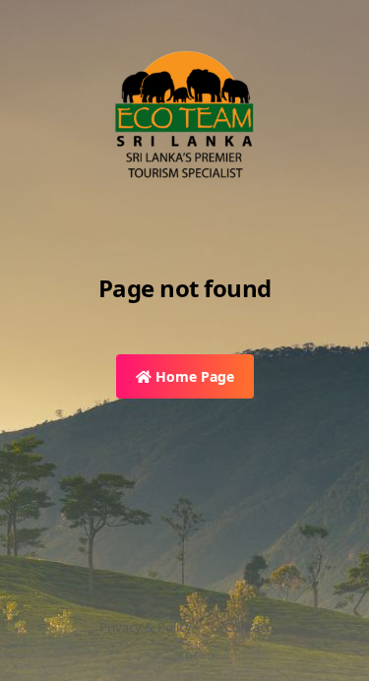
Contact (247, 627)
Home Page (193, 376)
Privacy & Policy (145, 627)
